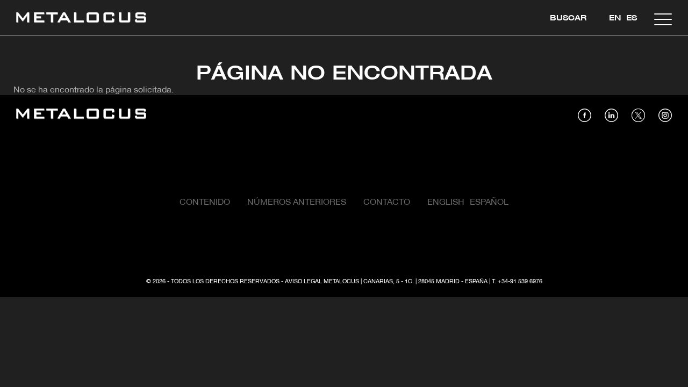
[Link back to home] (81, 19)
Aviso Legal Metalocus (322, 281)
